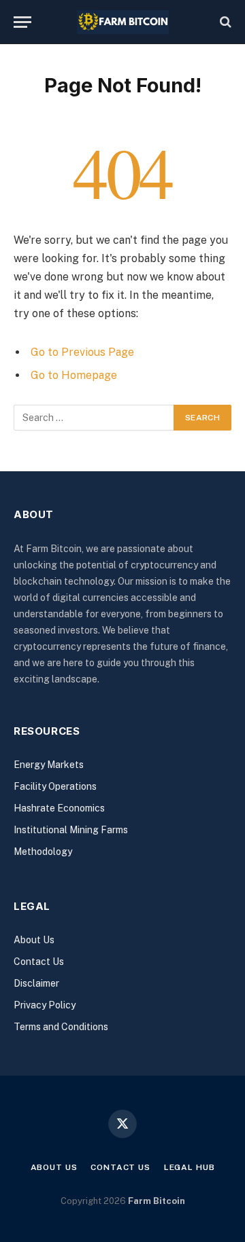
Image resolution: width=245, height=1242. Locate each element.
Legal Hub (189, 1167)
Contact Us (39, 961)
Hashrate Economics (59, 808)
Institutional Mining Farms (71, 829)
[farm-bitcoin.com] (123, 22)
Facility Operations (55, 786)
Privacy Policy (45, 1005)
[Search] (224, 22)
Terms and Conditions (61, 1026)
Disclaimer (36, 983)
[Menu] (22, 22)
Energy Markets (49, 764)
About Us (34, 939)
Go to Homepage (74, 375)
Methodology (43, 851)
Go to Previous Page (82, 352)
